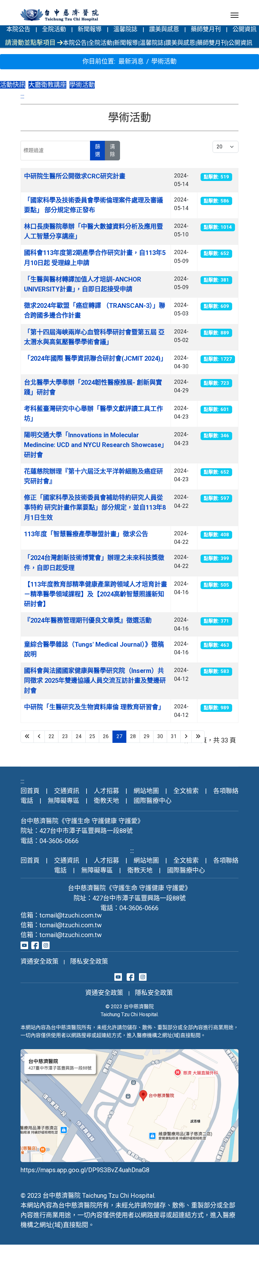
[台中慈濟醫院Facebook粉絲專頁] (35, 944)
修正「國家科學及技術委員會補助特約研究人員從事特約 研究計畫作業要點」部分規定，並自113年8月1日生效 (95, 507)
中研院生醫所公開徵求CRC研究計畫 (74, 176)
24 (78, 736)
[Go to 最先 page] (27, 737)
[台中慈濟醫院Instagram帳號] (46, 944)
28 (133, 736)
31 (174, 736)
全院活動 (54, 29)
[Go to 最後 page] (198, 737)
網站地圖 (146, 791)
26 (106, 736)
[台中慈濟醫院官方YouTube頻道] (24, 944)
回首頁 (30, 791)
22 (51, 736)
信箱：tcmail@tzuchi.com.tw (61, 915)
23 (65, 736)
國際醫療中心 (153, 801)
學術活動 (82, 85)
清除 (112, 150)
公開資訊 (244, 29)
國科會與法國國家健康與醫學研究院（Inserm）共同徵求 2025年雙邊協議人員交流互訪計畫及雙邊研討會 (95, 680)
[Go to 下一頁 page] (186, 737)
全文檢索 (186, 791)
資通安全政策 (39, 961)
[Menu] (234, 15)
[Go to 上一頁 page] (39, 737)
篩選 (97, 150)
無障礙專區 (63, 801)
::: (22, 96)
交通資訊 (66, 791)
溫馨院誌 (125, 29)
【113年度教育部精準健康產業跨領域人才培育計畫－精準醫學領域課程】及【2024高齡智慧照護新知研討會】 (95, 594)
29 (146, 736)
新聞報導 (90, 29)
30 (160, 736)
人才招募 (106, 791)
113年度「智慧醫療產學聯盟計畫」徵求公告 (86, 534)
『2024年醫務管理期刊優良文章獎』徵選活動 (88, 620)
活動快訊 (12, 85)
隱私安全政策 (89, 961)
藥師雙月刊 (206, 29)
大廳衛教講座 (47, 85)
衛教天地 (106, 801)
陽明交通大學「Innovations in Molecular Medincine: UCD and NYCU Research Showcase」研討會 (95, 444)
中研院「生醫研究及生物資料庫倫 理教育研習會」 (94, 707)
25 (92, 736)
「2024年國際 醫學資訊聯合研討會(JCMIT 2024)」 (95, 358)
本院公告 (18, 29)
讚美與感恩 (164, 29)
